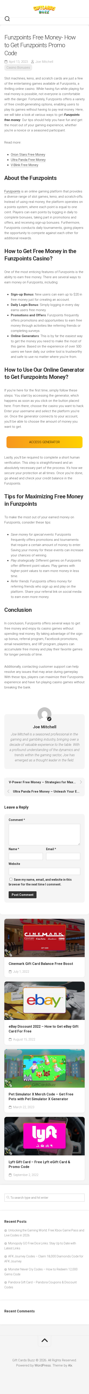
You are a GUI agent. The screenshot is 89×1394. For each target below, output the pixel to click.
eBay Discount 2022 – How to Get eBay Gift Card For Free (43, 1029)
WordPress (43, 1365)
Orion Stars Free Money (28, 155)
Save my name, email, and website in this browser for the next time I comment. (40, 882)
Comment (17, 820)
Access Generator (44, 442)
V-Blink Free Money (24, 165)
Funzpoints (12, 191)
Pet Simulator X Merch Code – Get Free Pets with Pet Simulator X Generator (41, 1096)
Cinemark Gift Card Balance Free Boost (41, 964)
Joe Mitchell (44, 62)
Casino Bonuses (18, 67)
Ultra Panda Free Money (28, 160)
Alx (70, 1365)
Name (14, 849)
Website (14, 864)
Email (51, 849)
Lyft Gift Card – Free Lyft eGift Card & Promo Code (39, 1164)
